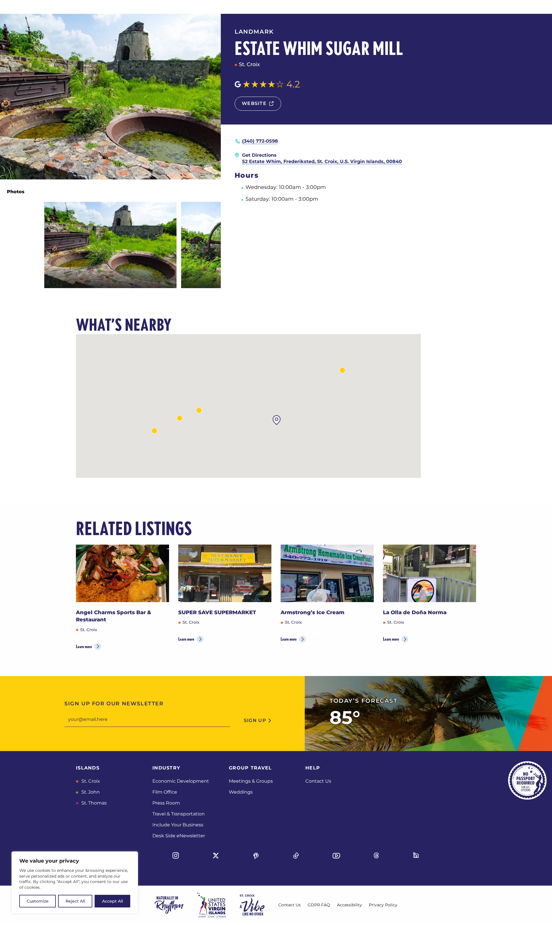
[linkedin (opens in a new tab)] (416, 855)
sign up (255, 720)
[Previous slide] (451, 528)
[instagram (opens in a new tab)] (175, 855)
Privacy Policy (383, 904)
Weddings (241, 792)
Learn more (84, 646)
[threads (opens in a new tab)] (376, 855)
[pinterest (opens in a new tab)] (255, 855)
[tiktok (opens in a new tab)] (296, 855)
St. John (90, 792)
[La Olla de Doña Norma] (429, 573)
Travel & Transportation (178, 814)
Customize (38, 901)
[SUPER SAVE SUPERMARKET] (224, 573)
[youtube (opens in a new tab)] (336, 855)
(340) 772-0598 (260, 141)
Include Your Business (177, 825)
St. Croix (90, 781)
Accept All (112, 901)
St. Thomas (93, 803)
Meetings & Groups (251, 781)
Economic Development (180, 781)
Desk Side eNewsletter (178, 835)
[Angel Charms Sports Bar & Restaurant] (122, 573)
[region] (75, 882)
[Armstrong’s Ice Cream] (327, 573)
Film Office (164, 792)
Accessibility (349, 904)
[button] (342, 370)
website (254, 103)
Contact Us (318, 781)
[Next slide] (469, 528)
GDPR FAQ (319, 904)
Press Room (166, 803)
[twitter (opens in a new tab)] (216, 855)
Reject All (75, 901)
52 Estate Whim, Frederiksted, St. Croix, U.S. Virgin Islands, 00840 (322, 161)
